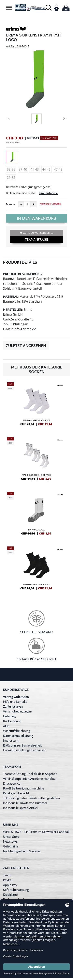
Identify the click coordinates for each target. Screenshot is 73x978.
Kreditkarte (10, 895)
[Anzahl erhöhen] (33, 204)
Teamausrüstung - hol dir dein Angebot (30, 774)
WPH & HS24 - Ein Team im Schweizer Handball (36, 832)
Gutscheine (10, 846)
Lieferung (9, 716)
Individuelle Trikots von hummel (25, 803)
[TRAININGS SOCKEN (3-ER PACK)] (36, 460)
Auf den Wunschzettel (38, 232)
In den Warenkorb (36, 218)
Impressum (10, 740)
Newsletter (10, 841)
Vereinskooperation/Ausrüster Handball (29, 779)
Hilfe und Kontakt (15, 702)
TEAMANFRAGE (36, 239)
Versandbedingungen (17, 711)
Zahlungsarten (13, 706)
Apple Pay (10, 885)
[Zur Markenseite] (16, 29)
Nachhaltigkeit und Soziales (22, 851)
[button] (9, 8)
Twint (7, 875)
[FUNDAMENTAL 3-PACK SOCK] (36, 405)
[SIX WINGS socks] (36, 515)
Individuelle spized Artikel (20, 808)
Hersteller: (13, 310)
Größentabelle (48, 193)
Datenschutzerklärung (18, 736)
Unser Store (11, 837)
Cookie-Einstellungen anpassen (24, 750)
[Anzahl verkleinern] (21, 204)
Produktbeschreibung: (23, 274)
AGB (6, 726)
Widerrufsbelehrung (16, 731)
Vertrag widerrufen (16, 697)
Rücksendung (12, 721)
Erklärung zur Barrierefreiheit (22, 745)
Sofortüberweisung (16, 890)
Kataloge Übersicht (16, 793)
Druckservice (11, 783)
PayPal (7, 880)
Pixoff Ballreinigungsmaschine (23, 788)
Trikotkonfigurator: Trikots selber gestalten (31, 798)
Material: (11, 297)
